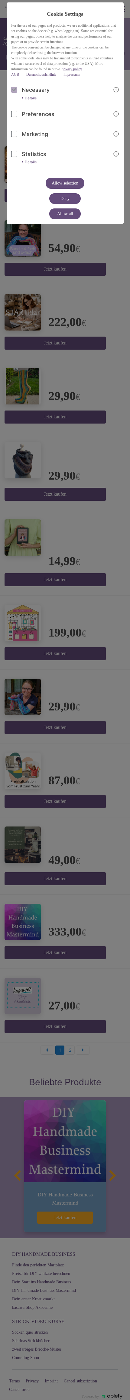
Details (31, 98)
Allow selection (65, 183)
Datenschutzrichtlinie (41, 74)
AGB (15, 74)
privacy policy (72, 69)
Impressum (71, 74)
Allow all (65, 213)
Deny (65, 198)
